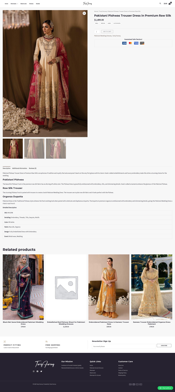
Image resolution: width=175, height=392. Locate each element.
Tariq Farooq (103, 11)
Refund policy (122, 375)
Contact (120, 368)
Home (6, 3)
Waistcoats (24, 3)
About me (121, 365)
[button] (165, 388)
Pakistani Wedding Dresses (103, 36)
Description (6, 168)
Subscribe (164, 345)
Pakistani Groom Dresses (96, 368)
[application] (17, 3)
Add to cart (107, 31)
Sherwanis (13, 3)
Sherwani (92, 370)
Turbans (31, 3)
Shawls (38, 3)
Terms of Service (123, 370)
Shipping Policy (122, 373)
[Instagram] (33, 371)
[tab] (6, 168)
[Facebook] (37, 371)
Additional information (19, 168)
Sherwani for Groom (95, 375)
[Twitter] (41, 371)
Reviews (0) (32, 168)
